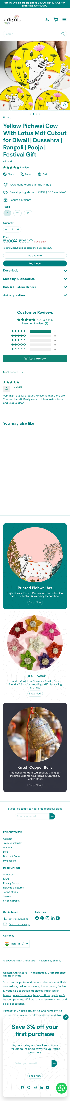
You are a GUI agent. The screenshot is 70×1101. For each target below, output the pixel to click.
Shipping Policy (11, 900)
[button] (11, 167)
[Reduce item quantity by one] (6, 229)
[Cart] (56, 19)
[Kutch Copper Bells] (35, 734)
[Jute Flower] (35, 643)
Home (6, 117)
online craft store (29, 986)
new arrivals (10, 986)
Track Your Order (12, 843)
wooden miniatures (49, 999)
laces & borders (22, 995)
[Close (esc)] (66, 1017)
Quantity (8, 223)
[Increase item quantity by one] (18, 229)
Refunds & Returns (13, 887)
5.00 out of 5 (45, 320)
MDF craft (30, 999)
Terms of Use (10, 892)
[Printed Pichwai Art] (35, 554)
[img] (11, 382)
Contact (7, 838)
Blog (5, 851)
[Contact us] (61, 1088)
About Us (8, 874)
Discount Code (11, 856)
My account (9, 860)
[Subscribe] (54, 1063)
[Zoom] (64, 105)
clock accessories (13, 1003)
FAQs (6, 878)
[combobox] (35, 34)
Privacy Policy (11, 883)
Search (7, 896)
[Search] (63, 34)
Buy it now (35, 263)
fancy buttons (41, 995)
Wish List (8, 847)
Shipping (21, 247)
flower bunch (48, 986)
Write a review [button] (35, 358)
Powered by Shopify (50, 960)
